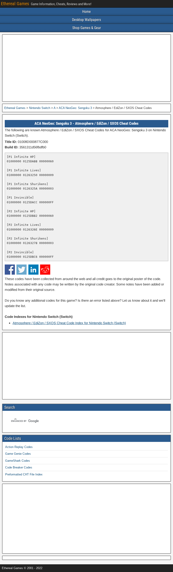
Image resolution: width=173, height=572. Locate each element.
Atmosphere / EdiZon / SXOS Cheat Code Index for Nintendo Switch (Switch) (69, 323)
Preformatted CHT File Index (24, 474)
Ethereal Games (15, 3)
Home (86, 11)
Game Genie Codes (18, 453)
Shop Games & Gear (86, 28)
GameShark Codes (17, 460)
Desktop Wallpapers (86, 20)
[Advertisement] (86, 67)
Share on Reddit (45, 270)
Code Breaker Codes (18, 467)
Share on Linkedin (33, 270)
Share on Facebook (10, 270)
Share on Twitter (21, 270)
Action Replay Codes (19, 447)
